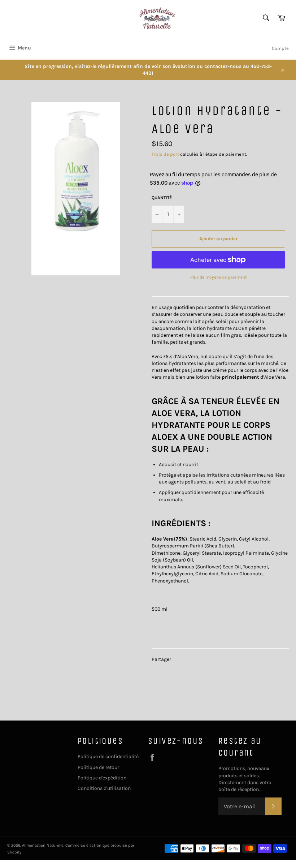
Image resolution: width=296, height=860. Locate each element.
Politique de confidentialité (108, 756)
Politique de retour (98, 767)
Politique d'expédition (102, 778)
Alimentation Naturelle (43, 845)
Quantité (162, 197)
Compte (280, 48)
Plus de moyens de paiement (218, 277)
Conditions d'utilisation (104, 788)
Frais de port (165, 154)
